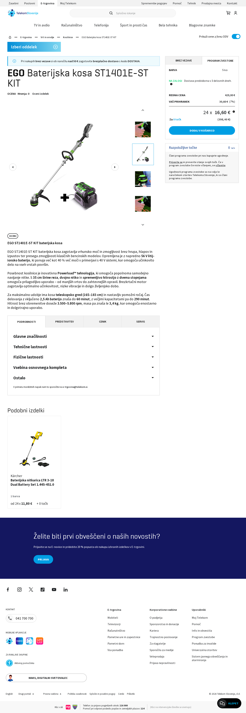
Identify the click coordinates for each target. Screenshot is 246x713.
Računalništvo (71, 25)
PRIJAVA (43, 559)
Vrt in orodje (47, 37)
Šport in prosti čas (133, 25)
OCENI (12, 236)
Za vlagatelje (158, 643)
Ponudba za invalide (204, 643)
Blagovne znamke (202, 25)
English (9, 693)
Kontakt (232, 3)
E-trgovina (47, 3)
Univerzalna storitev (204, 650)
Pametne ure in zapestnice (124, 637)
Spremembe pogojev (154, 3)
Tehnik (191, 3)
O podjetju (156, 617)
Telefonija (101, 25)
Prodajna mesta (211, 3)
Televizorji (114, 624)
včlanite (220, 165)
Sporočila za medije (162, 650)
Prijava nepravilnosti (162, 663)
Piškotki (131, 693)
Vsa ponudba (115, 650)
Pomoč (177, 3)
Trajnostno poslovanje (164, 637)
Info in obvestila (202, 630)
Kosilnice (68, 37)
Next (114, 167)
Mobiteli (113, 617)
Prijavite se (175, 162)
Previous (12, 167)
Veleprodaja (157, 656)
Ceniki (121, 693)
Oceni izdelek (40, 93)
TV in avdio (42, 25)
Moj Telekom (68, 3)
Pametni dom (116, 643)
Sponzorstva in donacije (164, 624)
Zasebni (13, 3)
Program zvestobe (203, 637)
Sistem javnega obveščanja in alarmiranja (210, 658)
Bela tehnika (168, 25)
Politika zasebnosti (77, 693)
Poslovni (29, 3)
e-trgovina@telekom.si (75, 387)
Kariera (154, 630)
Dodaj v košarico (202, 130)
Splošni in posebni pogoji (102, 693)
